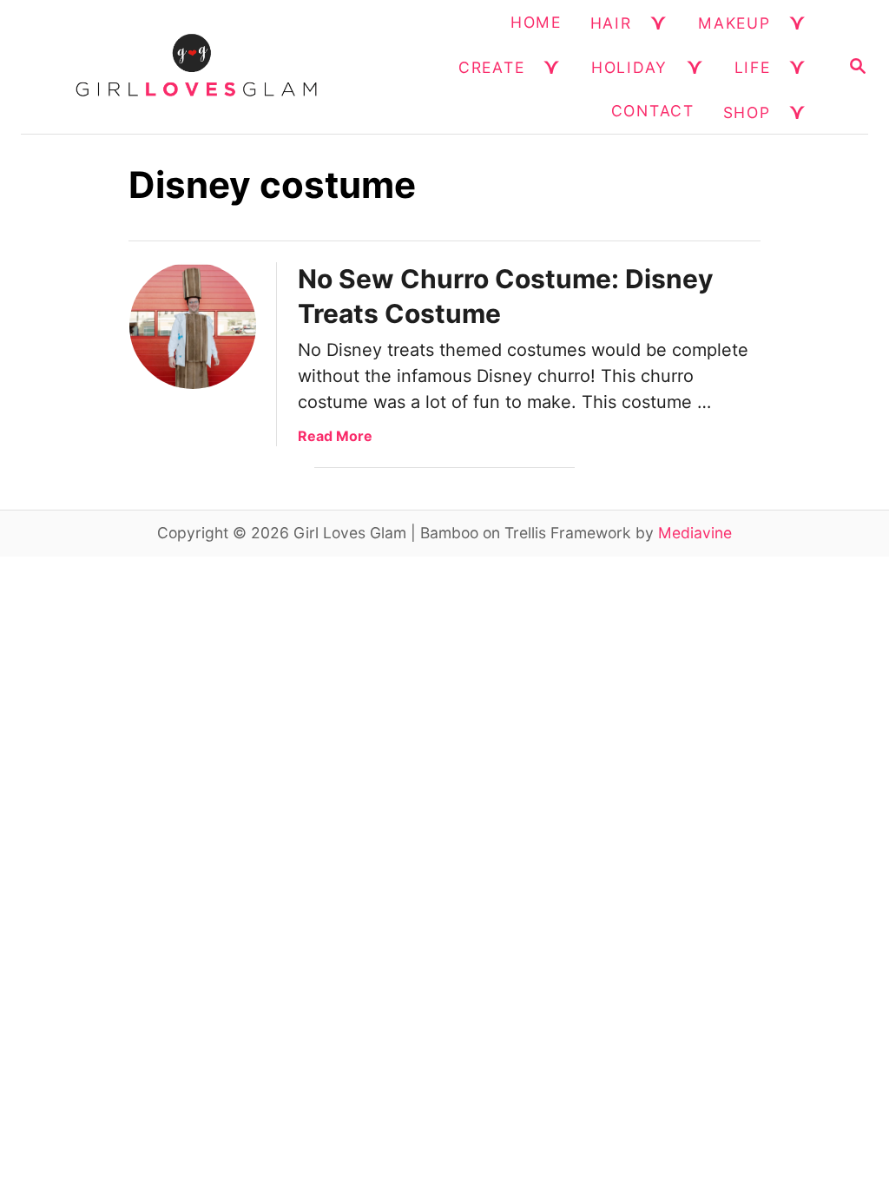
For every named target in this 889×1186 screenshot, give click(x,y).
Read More (335, 436)
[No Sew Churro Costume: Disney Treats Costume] (192, 325)
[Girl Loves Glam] (196, 67)
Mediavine (695, 533)
